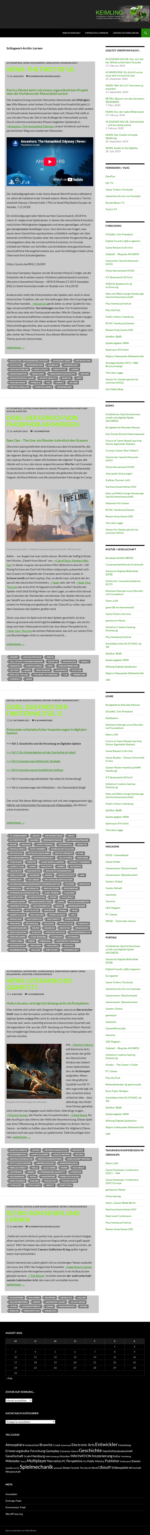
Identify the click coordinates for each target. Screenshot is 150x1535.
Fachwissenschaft (44, 857)
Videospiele (52, 945)
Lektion (14, 670)
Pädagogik (16, 919)
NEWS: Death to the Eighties (122, 148)
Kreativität (59, 369)
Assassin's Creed (62, 360)
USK (108, 679)
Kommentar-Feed (15, 1507)
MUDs (75, 910)
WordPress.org (14, 1513)
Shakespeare (48, 1176)
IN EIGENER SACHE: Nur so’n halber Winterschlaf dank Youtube (125, 60)
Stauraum (56, 936)
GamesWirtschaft (115, 1028)
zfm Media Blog (114, 389)
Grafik (36, 1302)
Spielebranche (12, 1468)
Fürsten (31, 862)
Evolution (15, 365)
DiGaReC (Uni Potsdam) (119, 234)
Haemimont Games (55, 1302)
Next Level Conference (118, 1215)
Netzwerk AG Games (117, 503)
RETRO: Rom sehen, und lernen (43, 1216)
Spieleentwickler (55, 932)
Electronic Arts (83, 1445)
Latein (13, 1306)
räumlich (49, 928)
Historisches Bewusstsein (58, 879)
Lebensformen (17, 901)
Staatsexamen (38, 936)
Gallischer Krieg (19, 1302)
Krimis (64, 1167)
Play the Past (113, 310)
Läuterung (16, 1172)
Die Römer (50, 1297)
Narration (54, 1461)
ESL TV (109, 182)
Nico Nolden (37, 915)
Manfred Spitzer (19, 906)
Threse (31, 941)
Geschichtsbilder (19, 369)
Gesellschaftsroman (79, 1159)
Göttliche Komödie (20, 1163)
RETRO (63, 1206)
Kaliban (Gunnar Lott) (118, 480)
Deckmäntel (65, 844)
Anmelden (11, 1494)
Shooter (21, 411)
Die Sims (79, 1154)
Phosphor (61, 670)
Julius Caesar (77, 1302)
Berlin (50, 657)
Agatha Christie (18, 1150)
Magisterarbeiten (79, 901)
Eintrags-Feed (13, 1500)
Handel (49, 875)
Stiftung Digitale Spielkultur (121, 666)
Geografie (75, 866)
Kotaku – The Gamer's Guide (122, 1064)
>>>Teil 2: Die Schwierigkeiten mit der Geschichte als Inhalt (41, 752)
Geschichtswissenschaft (59, 871)
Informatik (32, 888)
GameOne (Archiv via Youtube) (123, 196)
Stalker (34, 1181)
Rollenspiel (38, 62)
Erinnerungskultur (17, 1451)
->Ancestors (39, 303)
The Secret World (89, 1468)
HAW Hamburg (52, 1456)
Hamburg (34, 875)
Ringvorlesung (18, 932)
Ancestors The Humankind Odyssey (29, 360)
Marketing (126, 1456)
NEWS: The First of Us (40, 69)
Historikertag (113, 1196)
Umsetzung (65, 1185)
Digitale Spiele (17, 849)
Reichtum (65, 928)
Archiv (36, 835)
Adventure (30, 971)
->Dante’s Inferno (82, 1044)
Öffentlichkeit (57, 915)
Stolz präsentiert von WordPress (20, 1530)
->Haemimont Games (78, 1267)
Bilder (13, 844)
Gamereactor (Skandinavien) (122, 874)
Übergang (45, 941)
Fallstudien (65, 857)
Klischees (69, 893)
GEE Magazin (113, 907)
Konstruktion (37, 897)
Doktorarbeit (38, 849)
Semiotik (66, 378)
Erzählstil (66, 1297)
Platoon (76, 670)
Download (66, 1445)
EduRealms (112, 718)
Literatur (75, 1172)
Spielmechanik (17, 382)
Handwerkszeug (68, 1163)
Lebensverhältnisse (41, 901)
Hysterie (69, 884)
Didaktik (53, 661)
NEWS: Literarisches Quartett (39, 984)
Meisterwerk (43, 670)
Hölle (35, 1167)
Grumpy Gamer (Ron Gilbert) (122, 450)
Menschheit (38, 374)
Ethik (81, 853)
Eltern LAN (112, 600)
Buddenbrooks (18, 1154)
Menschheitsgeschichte (62, 374)
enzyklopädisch (64, 853)
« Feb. (9, 1378)
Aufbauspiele (46, 971)
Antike (36, 1150)
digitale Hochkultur (21, 1159)
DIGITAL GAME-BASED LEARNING (40, 408)
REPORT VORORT (52, 700)
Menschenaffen (18, 374)
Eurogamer (112, 975)
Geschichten (33, 871)
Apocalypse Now (32, 657)
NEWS (26, 62)
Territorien (16, 941)
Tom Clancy (34, 1185)
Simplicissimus (17, 1181)
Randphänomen (18, 928)
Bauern (34, 840)
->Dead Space (78, 1115)
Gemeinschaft (71, 365)
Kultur (117, 1456)
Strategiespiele (42, 974)
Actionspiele (14, 62)
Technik (75, 1468)
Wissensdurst (64, 387)
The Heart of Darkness (45, 674)
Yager (29, 679)
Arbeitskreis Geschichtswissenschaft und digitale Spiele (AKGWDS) (123, 417)
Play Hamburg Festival (118, 303)
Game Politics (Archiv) (118, 613)
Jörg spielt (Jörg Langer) (119, 473)
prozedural (32, 923)
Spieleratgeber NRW (117, 343)
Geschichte (16, 871)
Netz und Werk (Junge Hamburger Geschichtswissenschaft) (125, 295)
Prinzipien (15, 923)
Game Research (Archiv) (119, 247)
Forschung (16, 862)
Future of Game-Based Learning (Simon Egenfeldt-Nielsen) (123, 442)
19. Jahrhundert (18, 835)
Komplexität (17, 897)
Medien (59, 906)
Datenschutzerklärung (126, 33)
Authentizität (17, 840)
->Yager (54, 582)
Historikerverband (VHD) (120, 270)
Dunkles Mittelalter (62, 849)
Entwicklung (83, 360)
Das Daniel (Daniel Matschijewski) (125, 434)
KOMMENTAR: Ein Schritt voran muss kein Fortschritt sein (124, 74)
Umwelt (59, 382)
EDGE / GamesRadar (117, 855)
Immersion (15, 888)
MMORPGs (49, 910)
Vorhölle (15, 679)
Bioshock (78, 1150)
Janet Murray (51, 893)
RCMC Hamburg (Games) (120, 323)
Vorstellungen (43, 387)
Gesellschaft (41, 369)
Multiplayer (37, 1461)
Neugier (84, 374)
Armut (71, 835)
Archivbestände (54, 835)
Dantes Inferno (61, 1154)
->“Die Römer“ (36, 1275)
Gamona (110, 901)
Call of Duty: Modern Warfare (26, 661)
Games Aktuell (114, 888)
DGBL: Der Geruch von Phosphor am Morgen (43, 421)
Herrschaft (16, 879)
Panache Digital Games (22, 378)
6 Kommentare (43, 720)
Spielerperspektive (80, 932)
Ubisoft (50, 1185)
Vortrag (69, 945)
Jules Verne (49, 1167)
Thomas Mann (69, 1181)
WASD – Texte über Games (121, 921)
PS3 (85, 1461)
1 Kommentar (41, 431)
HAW (82, 875)
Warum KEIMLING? (71, 33)
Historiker (33, 879)
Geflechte (46, 866)
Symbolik (36, 382)
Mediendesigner (76, 906)
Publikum (83, 923)
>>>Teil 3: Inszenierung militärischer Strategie (33, 761)
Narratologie (17, 915)
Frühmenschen (35, 365)
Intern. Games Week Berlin (121, 1202)
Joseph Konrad (34, 666)
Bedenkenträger (53, 840)
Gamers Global (114, 881)
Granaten (15, 666)
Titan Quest (16, 1185)
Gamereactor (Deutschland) (121, 868)
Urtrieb (73, 382)
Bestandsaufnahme (77, 840)
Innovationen (51, 888)
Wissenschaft (69, 62)
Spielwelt (58, 1468)
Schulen (36, 932)
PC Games (111, 914)
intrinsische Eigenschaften (24, 893)
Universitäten (17, 945)
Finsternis (82, 857)
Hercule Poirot (18, 1167)
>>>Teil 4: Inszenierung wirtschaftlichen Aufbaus (35, 770)
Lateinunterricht (31, 1306)
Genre (74, 1451)
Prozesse (49, 923)
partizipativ (53, 919)
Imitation (84, 884)
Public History (95, 1461)
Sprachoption (32, 1311)
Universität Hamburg (67, 941)
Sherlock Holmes (69, 1176)
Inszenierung (71, 888)
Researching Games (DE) (119, 329)
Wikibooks (51, 1311)
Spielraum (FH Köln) (117, 349)
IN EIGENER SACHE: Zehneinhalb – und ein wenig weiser (125, 123)
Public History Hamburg (119, 316)
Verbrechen (79, 674)
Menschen (15, 910)
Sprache (14, 1311)
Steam (66, 1467)
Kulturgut (68, 897)
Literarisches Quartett (52, 1172)
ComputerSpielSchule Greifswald (124, 564)
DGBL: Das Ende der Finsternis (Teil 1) (37, 710)
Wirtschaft (52, 950)
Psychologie (66, 923)
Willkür (35, 950)
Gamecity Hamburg (79, 862)
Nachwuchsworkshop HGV (121, 486)
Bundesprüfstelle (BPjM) (119, 557)
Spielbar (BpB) (114, 336)
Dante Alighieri (39, 1154)
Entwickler (69, 661)
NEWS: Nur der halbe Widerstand (125, 111)
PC (64, 1461)
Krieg (50, 666)
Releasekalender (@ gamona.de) (123, 1084)
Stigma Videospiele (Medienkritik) (125, 356)
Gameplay (53, 365)
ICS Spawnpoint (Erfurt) (119, 277)
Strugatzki (50, 1181)
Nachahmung (17, 1176)
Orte (73, 915)
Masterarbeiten (41, 906)
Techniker (73, 936)
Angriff (14, 657)
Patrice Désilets (48, 378)
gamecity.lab (17, 866)
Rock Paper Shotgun (117, 1091)
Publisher (112, 1461)
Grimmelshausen (45, 1163)
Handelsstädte (66, 875)
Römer (83, 1306)
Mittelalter (32, 910)
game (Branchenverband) (120, 607)
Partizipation (34, 919)
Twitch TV (111, 209)
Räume (35, 928)
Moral (63, 910)
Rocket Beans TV (115, 202)
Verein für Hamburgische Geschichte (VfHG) (122, 381)
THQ (48, 382)
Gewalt (85, 661)
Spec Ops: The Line (19, 674)
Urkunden (35, 945)
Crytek (56, 1445)
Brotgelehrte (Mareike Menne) (123, 427)
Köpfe (53, 897)
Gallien (81, 1297)
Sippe (79, 378)
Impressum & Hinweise (96, 33)
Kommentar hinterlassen (44, 76)
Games (32, 866)
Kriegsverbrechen (68, 666)
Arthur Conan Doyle (56, 1150)
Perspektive (71, 919)
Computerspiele (44, 844)
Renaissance (82, 928)
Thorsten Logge (114, 372)
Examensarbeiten (19, 857)
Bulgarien (34, 1297)
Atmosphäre (16, 1297)
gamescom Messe (115, 620)
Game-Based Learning (52, 862)
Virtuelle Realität (20, 387)
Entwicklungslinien (39, 853)
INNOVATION (66, 408)
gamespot (111, 1015)
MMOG (74, 971)
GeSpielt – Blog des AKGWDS (122, 254)
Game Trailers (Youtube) (119, 189)
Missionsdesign (67, 1306)
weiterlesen (16, 347)
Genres (61, 866)
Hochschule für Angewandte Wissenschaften (35, 884)
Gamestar (111, 894)
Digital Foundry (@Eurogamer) (123, 240)
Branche (26, 844)
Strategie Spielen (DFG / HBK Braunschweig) (122, 364)
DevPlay (110, 176)
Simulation (53, 62)
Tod (65, 674)
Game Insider (113, 861)
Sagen (33, 1176)
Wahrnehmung (18, 950)
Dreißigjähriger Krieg (50, 1159)
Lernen (75, 369)
